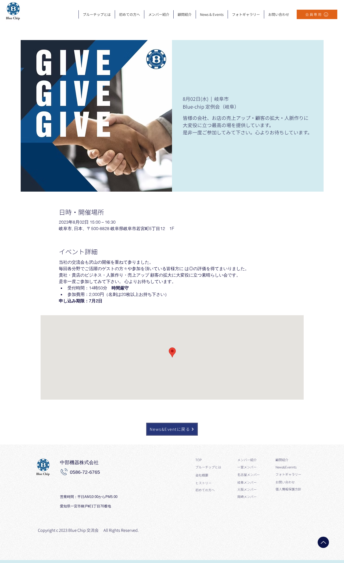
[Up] (323, 542)
